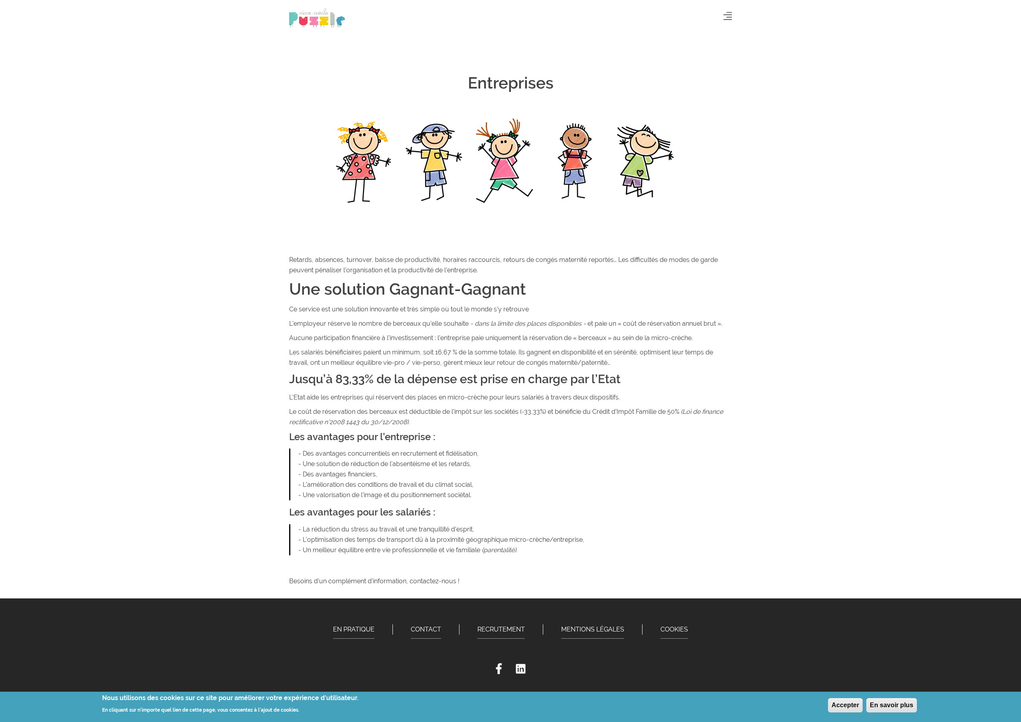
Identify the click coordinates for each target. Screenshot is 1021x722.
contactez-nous (433, 581)
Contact (426, 629)
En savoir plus (891, 705)
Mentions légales (592, 629)
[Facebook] (498, 669)
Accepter (845, 705)
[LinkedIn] (520, 669)
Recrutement (501, 629)
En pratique (353, 629)
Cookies (674, 629)
